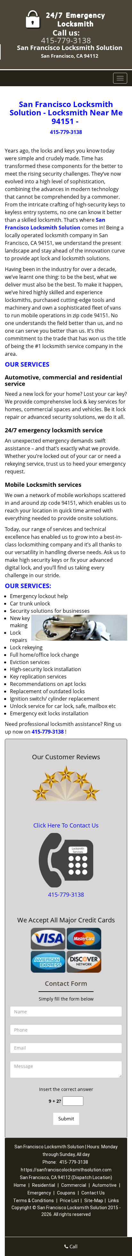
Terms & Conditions (33, 1200)
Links (113, 1200)
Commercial (73, 1185)
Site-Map (93, 1200)
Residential (43, 1185)
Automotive (104, 1185)
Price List (69, 1200)
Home (20, 1185)
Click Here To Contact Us (66, 825)
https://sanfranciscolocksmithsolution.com (66, 1169)
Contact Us (93, 1192)
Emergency (39, 1192)
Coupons (66, 1192)
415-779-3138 (66, 40)
